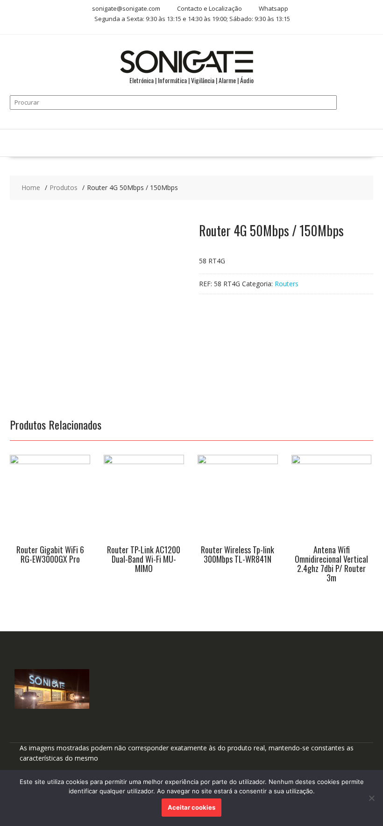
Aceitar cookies (191, 807)
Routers (286, 283)
